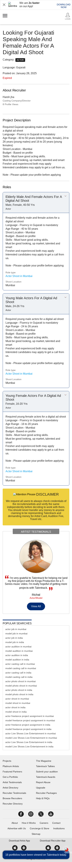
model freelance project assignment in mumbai (30, 720)
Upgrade (40, 787)
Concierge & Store (39, 828)
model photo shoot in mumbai (21, 685)
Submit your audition (47, 771)
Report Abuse (43, 782)
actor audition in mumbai (18, 646)
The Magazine (43, 761)
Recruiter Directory (13, 803)
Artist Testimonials (12, 782)
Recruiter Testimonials (14, 793)
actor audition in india (16, 655)
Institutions (59, 828)
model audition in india (17, 659)
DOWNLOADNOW (63, 6)
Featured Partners (12, 771)
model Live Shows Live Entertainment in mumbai (31, 737)
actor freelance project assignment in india (27, 724)
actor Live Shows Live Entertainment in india (28, 742)
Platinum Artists (11, 766)
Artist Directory (10, 787)
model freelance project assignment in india (28, 729)
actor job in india (14, 638)
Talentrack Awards (45, 777)
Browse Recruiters (12, 798)
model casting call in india (18, 677)
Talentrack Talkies (45, 766)
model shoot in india (16, 711)
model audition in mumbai (19, 651)
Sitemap (36, 834)
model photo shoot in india (19, 694)
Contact (56, 823)
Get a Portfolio (10, 777)
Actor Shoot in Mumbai (19, 276)
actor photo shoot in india (18, 690)
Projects (7, 761)
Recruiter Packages (46, 793)
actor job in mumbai (15, 629)
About (15, 823)
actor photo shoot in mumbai (20, 681)
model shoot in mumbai (17, 703)
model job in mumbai (16, 633)
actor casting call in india (18, 672)
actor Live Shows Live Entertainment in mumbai (30, 733)
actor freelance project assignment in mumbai (29, 716)
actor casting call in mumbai (20, 664)
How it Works (29, 823)
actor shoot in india (15, 707)
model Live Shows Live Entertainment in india (29, 746)
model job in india (14, 642)
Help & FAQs (43, 798)
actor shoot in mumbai (17, 698)
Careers (44, 823)
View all (36, 606)
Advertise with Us (17, 828)
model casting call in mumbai (20, 668)
